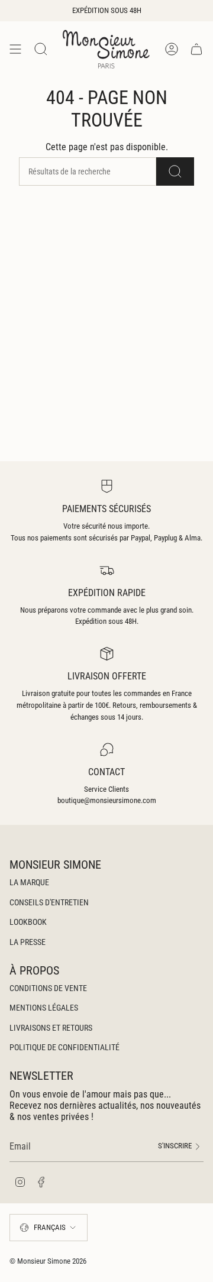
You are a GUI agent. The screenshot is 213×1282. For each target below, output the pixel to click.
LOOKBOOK (28, 922)
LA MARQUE (29, 882)
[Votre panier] (196, 49)
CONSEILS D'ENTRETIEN (49, 902)
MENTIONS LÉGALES (43, 1007)
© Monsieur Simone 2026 (47, 1261)
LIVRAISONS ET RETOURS (50, 1027)
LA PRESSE (27, 942)
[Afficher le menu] (15, 49)
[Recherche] (175, 171)
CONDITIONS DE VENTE (48, 988)
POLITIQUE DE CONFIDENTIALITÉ (64, 1047)
